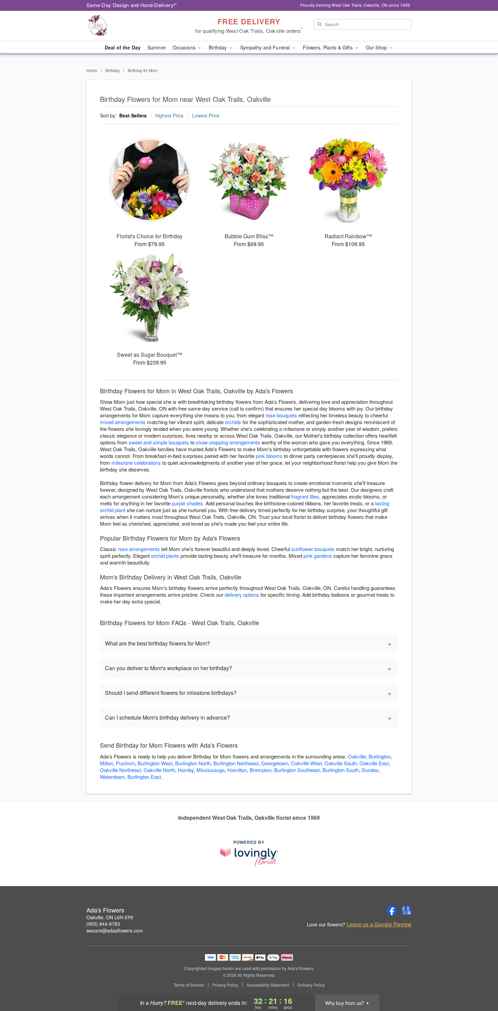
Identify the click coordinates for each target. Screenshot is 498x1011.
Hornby (186, 769)
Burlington (380, 756)
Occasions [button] (185, 47)
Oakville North (159, 769)
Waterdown (112, 776)
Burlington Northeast (235, 763)
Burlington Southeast (297, 769)
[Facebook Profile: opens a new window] (392, 910)
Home (91, 70)
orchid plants (165, 555)
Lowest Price (206, 115)
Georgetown (274, 763)
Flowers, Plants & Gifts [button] (328, 47)
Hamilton (237, 769)
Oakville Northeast (120, 769)
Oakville (357, 756)
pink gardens (318, 555)
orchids (233, 421)
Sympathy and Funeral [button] (265, 47)
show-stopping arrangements (228, 442)
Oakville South (341, 763)
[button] (480, 982)
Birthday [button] (218, 47)
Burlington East (144, 776)
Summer (156, 47)
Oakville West (306, 763)
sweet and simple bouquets (159, 442)
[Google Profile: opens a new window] (407, 910)
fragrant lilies (305, 496)
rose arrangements (139, 548)
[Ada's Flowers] (135, 26)
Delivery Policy (311, 985)
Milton (106, 763)
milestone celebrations (136, 462)
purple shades (187, 503)
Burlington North (193, 763)
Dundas (370, 769)
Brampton (260, 769)
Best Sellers (133, 115)
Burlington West (155, 763)
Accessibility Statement (268, 985)
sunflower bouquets (313, 548)
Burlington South (341, 769)
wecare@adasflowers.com (114, 930)
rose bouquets (281, 415)
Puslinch (125, 763)
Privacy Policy (225, 985)
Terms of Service (188, 985)
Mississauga (210, 769)
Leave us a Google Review (379, 924)
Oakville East (374, 763)
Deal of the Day (123, 47)
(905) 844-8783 (103, 923)
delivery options (242, 594)
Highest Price (169, 115)
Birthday (112, 70)
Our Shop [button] (377, 47)
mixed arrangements (123, 421)
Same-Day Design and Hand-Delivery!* (131, 4)
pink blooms (269, 455)
